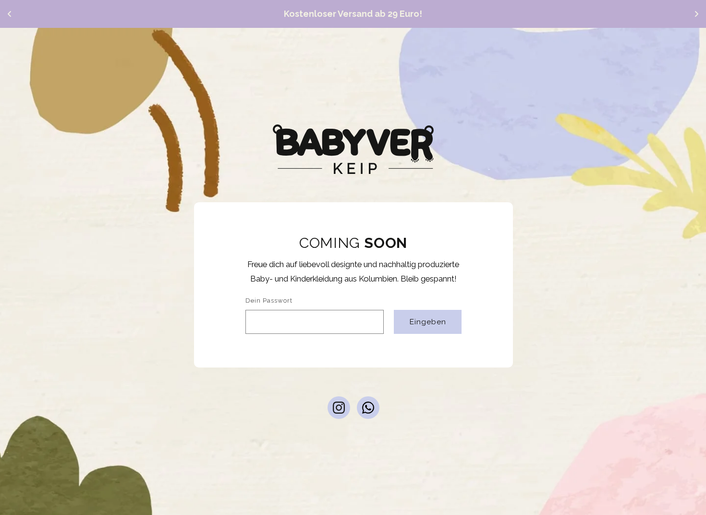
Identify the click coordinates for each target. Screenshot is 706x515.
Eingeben (427, 321)
